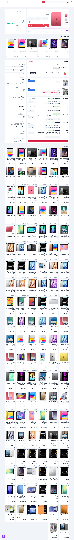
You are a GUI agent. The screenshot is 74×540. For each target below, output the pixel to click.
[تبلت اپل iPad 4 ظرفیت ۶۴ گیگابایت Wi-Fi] (42, 265)
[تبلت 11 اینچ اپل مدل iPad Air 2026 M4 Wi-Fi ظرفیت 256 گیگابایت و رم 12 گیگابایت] (53, 396)
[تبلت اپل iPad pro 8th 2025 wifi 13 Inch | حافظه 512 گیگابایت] (64, 453)
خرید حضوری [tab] (64, 67)
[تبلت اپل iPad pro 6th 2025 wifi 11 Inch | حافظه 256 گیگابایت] (42, 435)
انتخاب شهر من (33, 73)
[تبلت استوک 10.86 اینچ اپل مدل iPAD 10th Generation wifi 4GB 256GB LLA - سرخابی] (32, 190)
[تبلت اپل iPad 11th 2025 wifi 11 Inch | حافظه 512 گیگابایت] (42, 210)
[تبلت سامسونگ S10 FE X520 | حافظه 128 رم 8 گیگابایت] (32, 229)
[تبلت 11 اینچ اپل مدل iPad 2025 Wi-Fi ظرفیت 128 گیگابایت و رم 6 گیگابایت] (10, 339)
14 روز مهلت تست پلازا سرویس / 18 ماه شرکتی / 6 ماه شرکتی (51, 125)
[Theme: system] (9, 2)
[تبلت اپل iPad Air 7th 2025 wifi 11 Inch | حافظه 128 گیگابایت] (21, 247)
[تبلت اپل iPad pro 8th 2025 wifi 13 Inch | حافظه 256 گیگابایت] (42, 247)
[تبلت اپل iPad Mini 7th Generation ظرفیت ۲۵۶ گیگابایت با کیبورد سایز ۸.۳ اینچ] (42, 229)
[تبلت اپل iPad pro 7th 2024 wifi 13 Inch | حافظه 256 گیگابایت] (21, 453)
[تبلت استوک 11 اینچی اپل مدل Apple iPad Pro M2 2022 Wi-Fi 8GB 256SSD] (21, 376)
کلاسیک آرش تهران (64, 88)
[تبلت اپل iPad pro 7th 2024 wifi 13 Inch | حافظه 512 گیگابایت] (42, 453)
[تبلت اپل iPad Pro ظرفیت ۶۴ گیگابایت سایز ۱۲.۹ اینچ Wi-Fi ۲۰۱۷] (21, 396)
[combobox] (55, 2)
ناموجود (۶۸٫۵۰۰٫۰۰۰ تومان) (31, 114)
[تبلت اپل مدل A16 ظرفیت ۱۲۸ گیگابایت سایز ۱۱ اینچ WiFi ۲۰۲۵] (42, 339)
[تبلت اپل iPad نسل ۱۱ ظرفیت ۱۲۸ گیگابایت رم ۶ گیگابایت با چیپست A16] (21, 43)
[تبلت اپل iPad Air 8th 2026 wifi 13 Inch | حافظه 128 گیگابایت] (10, 435)
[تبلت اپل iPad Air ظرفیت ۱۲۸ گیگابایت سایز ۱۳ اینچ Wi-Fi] (53, 339)
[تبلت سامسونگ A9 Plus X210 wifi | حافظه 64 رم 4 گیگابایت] (42, 396)
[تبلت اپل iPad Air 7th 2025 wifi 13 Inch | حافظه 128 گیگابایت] (42, 190)
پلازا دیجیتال (64, 122)
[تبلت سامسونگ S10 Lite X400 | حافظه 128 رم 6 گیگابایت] (10, 229)
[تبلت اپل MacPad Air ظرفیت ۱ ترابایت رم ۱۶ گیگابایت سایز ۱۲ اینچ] (32, 43)
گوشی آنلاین (64, 98)
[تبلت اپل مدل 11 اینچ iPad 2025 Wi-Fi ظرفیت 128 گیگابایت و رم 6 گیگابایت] (21, 339)
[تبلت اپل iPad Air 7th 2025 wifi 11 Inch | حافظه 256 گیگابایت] (64, 265)
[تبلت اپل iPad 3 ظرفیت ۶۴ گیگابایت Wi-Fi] (32, 247)
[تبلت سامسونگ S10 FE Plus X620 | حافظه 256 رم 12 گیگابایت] (64, 489)
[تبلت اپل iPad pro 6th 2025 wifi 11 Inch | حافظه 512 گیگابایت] (32, 453)
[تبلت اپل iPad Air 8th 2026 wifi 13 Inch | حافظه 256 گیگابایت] (53, 265)
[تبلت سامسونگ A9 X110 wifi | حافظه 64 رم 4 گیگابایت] (53, 415)
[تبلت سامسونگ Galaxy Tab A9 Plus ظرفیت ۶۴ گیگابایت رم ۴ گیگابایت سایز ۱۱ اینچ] (21, 509)
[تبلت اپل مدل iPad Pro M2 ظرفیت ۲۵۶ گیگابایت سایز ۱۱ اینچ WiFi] (64, 376)
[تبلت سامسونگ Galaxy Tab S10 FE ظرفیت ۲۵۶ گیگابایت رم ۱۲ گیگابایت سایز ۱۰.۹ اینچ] (21, 301)
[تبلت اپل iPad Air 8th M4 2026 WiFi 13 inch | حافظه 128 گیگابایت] (21, 283)
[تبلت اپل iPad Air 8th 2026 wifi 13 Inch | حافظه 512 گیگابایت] (53, 283)
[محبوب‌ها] (31, 22)
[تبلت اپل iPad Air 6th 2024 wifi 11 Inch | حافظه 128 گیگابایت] (32, 265)
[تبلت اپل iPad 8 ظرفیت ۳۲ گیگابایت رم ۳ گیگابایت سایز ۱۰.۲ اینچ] (42, 357)
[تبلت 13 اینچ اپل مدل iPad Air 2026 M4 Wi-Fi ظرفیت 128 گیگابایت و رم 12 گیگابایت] (64, 435)
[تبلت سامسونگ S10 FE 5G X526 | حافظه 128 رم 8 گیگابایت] (42, 415)
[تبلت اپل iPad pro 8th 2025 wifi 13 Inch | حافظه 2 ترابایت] (10, 265)
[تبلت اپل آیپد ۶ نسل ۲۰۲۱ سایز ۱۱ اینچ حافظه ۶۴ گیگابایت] (32, 171)
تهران (67, 100)
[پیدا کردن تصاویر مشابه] (63, 25)
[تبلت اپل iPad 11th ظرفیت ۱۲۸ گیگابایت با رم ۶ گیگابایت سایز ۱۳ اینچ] (21, 210)
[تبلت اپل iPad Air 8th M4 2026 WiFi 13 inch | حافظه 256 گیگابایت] (10, 283)
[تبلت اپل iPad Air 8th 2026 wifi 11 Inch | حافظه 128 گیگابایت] (32, 435)
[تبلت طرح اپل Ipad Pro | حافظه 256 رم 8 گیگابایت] (64, 171)
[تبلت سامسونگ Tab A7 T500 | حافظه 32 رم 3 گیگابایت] (10, 489)
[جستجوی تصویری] (46, 2)
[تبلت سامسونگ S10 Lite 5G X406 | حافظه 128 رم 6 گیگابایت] (10, 396)
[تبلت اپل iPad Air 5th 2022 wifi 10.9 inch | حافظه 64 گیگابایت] (53, 43)
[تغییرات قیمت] (34, 22)
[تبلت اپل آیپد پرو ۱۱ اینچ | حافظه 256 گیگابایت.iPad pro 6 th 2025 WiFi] (64, 301)
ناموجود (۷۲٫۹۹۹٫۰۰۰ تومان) (31, 123)
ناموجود (29, 130)
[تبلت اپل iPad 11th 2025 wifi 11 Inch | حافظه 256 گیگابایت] (11, 43)
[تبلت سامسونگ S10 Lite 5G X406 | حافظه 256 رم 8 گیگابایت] (32, 415)
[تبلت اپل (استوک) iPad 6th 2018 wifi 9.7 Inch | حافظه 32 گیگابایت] (64, 210)
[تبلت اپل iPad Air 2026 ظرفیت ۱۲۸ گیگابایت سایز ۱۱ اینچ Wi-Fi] (42, 321)
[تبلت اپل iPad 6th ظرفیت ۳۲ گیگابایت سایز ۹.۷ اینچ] (10, 190)
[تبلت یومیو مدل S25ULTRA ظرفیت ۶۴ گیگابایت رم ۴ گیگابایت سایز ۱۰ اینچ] (21, 171)
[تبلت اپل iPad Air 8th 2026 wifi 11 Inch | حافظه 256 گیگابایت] (10, 247)
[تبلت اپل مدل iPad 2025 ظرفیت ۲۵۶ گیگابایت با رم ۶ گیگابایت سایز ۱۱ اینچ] (32, 339)
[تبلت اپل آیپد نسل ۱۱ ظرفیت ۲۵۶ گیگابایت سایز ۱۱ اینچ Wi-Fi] (64, 357)
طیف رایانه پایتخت (64, 79)
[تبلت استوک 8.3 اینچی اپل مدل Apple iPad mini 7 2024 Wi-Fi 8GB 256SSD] (32, 376)
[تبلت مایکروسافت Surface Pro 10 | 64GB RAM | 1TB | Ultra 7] (64, 396)
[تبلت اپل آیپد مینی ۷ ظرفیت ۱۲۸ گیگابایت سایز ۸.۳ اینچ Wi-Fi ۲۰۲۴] (53, 376)
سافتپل (66, 106)
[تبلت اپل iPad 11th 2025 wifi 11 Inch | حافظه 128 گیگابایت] (43, 43)
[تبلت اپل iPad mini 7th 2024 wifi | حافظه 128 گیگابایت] (53, 171)
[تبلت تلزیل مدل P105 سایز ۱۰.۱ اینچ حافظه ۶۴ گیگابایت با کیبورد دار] (53, 527)
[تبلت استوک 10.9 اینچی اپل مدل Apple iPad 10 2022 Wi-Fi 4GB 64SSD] (53, 190)
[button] (5, 2)
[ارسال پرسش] (67, 30)
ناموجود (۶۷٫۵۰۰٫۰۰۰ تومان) (31, 107)
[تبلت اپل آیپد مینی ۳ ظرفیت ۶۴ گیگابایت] (64, 43)
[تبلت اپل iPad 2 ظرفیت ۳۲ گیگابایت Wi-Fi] (32, 471)
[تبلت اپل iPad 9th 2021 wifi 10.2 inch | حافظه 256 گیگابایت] (10, 171)
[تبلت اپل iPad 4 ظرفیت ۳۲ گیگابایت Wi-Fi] (10, 453)
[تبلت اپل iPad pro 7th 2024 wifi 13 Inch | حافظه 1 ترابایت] (64, 471)
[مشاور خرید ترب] (3, 536)
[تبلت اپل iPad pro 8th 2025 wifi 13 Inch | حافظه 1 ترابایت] (21, 265)
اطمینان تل (65, 130)
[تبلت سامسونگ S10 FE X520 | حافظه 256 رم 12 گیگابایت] (21, 229)
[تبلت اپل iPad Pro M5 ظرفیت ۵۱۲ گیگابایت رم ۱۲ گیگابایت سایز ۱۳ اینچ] (53, 471)
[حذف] (55, 63)
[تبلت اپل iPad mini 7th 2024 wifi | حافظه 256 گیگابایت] (21, 190)
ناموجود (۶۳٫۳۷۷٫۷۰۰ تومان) (31, 99)
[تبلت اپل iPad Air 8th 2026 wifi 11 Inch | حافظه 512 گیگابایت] (42, 283)
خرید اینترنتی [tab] (56, 67)
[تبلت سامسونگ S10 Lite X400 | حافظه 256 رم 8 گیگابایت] (64, 247)
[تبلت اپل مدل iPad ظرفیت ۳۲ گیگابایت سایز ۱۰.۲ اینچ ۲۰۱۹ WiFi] (10, 301)
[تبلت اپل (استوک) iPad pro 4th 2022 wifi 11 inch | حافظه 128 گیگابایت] (53, 210)
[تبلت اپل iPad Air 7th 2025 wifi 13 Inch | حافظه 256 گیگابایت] (64, 283)
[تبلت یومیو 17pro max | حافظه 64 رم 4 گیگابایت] (42, 509)
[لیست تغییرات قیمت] (6, 11)
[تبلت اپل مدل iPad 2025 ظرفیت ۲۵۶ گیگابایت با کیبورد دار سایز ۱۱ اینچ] (53, 321)
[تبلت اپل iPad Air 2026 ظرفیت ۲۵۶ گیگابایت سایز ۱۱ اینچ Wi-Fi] (64, 339)
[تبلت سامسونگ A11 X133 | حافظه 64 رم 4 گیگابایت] (10, 376)
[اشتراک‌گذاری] (29, 22)
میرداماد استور (65, 114)
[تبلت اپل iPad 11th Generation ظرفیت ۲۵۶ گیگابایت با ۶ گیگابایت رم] (32, 396)
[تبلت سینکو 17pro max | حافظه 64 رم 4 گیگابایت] (64, 509)
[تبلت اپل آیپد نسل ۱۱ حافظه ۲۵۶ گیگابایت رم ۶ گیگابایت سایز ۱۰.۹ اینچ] (42, 171)
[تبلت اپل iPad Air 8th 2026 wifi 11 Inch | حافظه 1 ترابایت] (32, 283)
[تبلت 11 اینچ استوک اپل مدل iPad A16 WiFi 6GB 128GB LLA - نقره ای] (53, 357)
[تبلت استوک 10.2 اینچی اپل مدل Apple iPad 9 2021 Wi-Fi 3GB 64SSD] (32, 210)
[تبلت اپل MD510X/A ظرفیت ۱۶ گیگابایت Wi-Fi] (21, 435)
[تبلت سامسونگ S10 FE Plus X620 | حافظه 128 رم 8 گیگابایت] (10, 471)
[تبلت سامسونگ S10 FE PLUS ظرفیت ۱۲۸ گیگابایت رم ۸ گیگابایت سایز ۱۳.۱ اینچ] (32, 509)
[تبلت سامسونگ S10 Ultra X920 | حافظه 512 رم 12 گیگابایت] (53, 509)
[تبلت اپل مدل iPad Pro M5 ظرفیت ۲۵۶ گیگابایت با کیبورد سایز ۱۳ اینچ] (42, 301)
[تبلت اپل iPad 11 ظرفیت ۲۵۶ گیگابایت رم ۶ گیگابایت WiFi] (53, 247)
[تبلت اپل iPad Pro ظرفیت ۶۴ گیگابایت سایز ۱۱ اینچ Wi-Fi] (21, 357)
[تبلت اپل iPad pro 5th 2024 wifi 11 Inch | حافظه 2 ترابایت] (42, 489)
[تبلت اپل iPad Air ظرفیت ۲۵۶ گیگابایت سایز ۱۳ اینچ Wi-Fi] (21, 321)
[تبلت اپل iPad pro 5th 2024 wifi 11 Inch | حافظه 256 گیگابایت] (53, 453)
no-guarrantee (58, 135)
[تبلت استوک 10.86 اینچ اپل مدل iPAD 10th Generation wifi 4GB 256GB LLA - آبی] (21, 489)
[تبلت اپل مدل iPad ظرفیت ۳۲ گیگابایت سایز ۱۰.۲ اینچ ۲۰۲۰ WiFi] (32, 301)
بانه (67, 132)
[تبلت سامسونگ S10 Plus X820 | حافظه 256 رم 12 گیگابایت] (32, 489)
